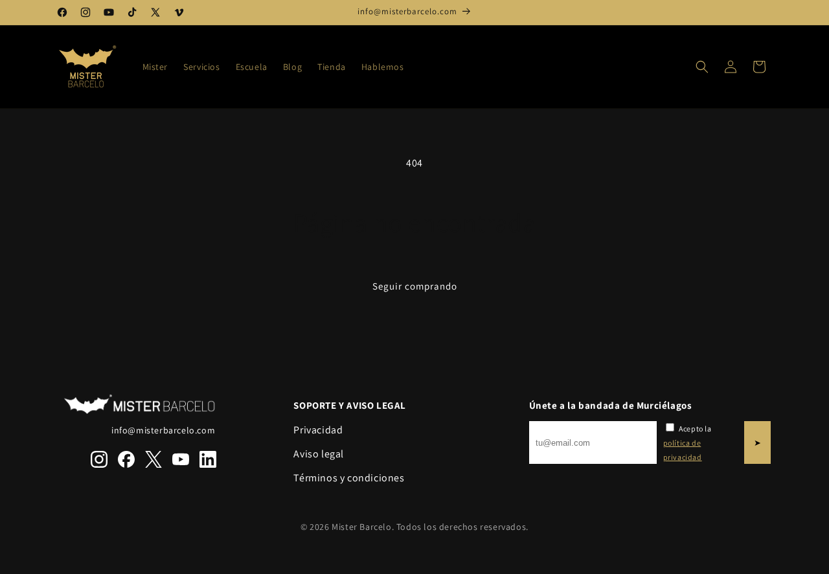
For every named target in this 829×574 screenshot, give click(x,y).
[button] (702, 66)
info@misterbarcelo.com (163, 430)
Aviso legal (318, 454)
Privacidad (318, 430)
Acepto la (687, 442)
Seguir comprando (414, 286)
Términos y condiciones (348, 478)
